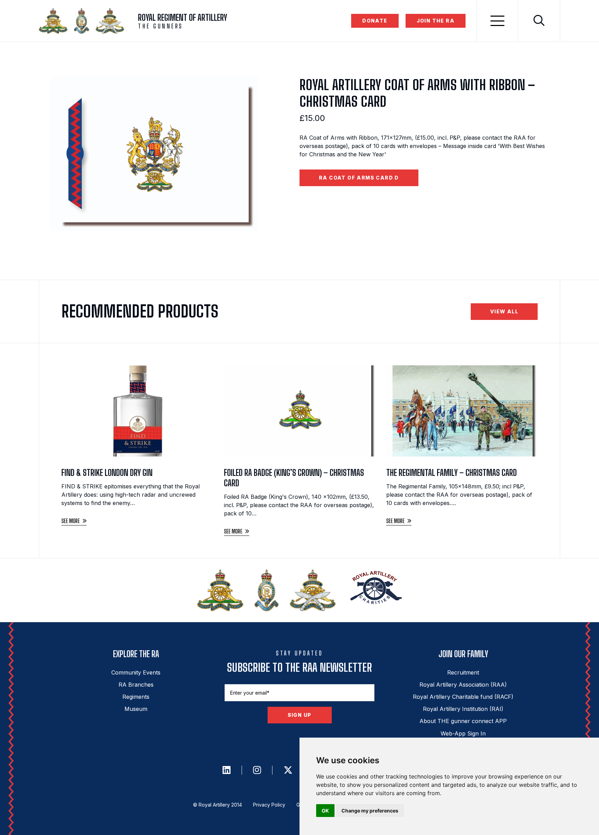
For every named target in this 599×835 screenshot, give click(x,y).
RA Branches (136, 684)
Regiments (135, 696)
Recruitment (463, 672)
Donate (374, 21)
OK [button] (325, 811)
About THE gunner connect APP (463, 720)
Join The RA (435, 21)
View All (504, 311)
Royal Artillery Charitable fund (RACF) (463, 696)
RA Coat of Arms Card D (359, 178)
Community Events (135, 672)
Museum (135, 708)
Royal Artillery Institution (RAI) (463, 708)
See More (70, 521)
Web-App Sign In (463, 733)
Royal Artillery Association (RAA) (463, 684)
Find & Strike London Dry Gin (107, 473)
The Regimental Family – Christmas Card (451, 473)
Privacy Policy (269, 805)
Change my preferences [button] (369, 811)
